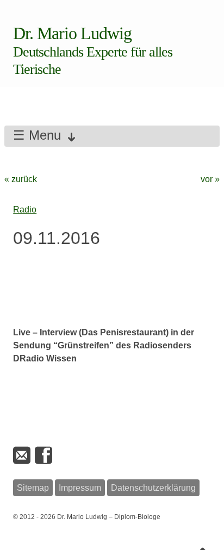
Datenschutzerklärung (153, 487)
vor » (210, 179)
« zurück (20, 179)
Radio (24, 209)
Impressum (80, 487)
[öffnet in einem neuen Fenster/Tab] (45, 455)
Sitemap (33, 487)
